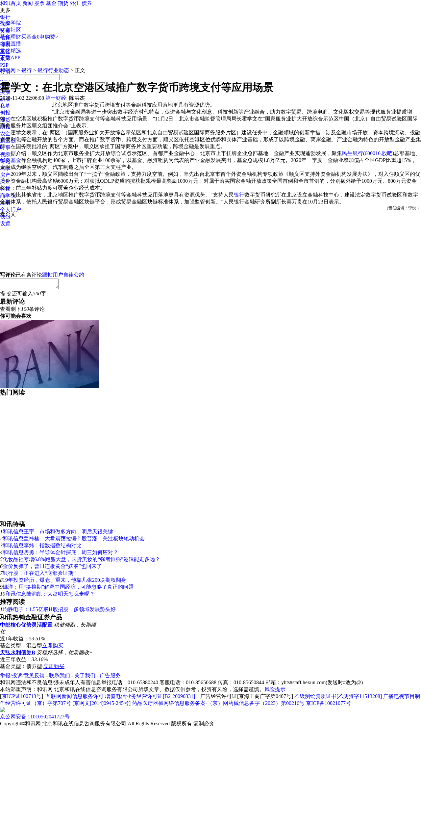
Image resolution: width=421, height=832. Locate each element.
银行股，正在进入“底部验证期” (39, 573)
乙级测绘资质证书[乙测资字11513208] (338, 696)
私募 (5, 106)
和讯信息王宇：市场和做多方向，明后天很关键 (58, 531)
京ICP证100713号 (21, 696)
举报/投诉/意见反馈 (22, 675)
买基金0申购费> (39, 37)
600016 (373, 153)
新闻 (27, 3)
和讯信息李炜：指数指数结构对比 (42, 545)
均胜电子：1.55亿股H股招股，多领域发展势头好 (59, 609)
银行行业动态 (53, 70)
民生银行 (352, 153)
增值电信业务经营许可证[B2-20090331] (150, 696)
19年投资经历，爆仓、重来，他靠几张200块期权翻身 (64, 580)
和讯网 (8, 70)
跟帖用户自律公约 (63, 275)
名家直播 (10, 43)
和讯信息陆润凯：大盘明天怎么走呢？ (50, 594)
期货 (63, 3)
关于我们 (84, 675)
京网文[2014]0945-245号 (101, 703)
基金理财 (10, 37)
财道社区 (10, 30)
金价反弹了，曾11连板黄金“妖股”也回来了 (52, 566)
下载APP (10, 57)
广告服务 (110, 675)
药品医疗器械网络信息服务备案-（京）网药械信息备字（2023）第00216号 (218, 703)
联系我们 (59, 675)
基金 (51, 3)
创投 (5, 113)
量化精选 (10, 50)
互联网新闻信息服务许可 (75, 696)
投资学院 (10, 23)
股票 (39, 3)
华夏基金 (10, 160)
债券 (87, 3)
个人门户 (10, 209)
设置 (5, 223)
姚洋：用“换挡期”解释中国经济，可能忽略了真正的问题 (68, 587)
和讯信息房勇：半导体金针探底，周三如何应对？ (60, 552)
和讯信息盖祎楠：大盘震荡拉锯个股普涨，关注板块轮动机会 (74, 538)
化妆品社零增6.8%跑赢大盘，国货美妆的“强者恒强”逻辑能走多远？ (81, 559)
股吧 (387, 153)
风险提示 (274, 689)
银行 (5, 17)
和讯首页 (10, 3)
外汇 (75, 3)
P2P (4, 65)
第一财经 (55, 98)
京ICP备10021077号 (328, 703)
